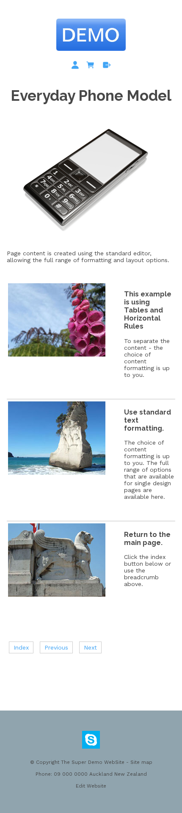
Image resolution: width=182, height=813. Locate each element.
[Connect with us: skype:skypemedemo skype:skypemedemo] (91, 741)
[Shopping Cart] (92, 66)
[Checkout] (106, 66)
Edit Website (91, 786)
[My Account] (77, 66)
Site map (141, 762)
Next (90, 647)
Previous (56, 647)
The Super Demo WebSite (92, 762)
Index (21, 647)
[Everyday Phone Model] (89, 241)
